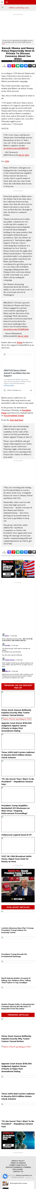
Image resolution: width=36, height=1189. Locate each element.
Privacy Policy (18, 1161)
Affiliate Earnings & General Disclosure (18, 1168)
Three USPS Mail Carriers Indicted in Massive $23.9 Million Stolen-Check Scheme (17, 755)
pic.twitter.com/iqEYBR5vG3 (16, 148)
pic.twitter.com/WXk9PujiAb (16, 329)
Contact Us (18, 1171)
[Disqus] (18, 607)
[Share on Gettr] (13, 65)
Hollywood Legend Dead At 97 (16, 835)
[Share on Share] (26, 65)
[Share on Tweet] (30, 65)
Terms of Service (18, 1163)
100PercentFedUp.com (24, 1175)
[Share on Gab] (17, 65)
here (3, 44)
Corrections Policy (18, 1165)
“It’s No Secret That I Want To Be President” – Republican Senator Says (17, 781)
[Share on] (34, 65)
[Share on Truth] (9, 65)
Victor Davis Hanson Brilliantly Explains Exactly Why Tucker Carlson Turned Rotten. (16, 712)
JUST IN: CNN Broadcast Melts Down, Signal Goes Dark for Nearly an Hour (16, 859)
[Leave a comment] (5, 1176)
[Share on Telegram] (22, 65)
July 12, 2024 (23, 155)
